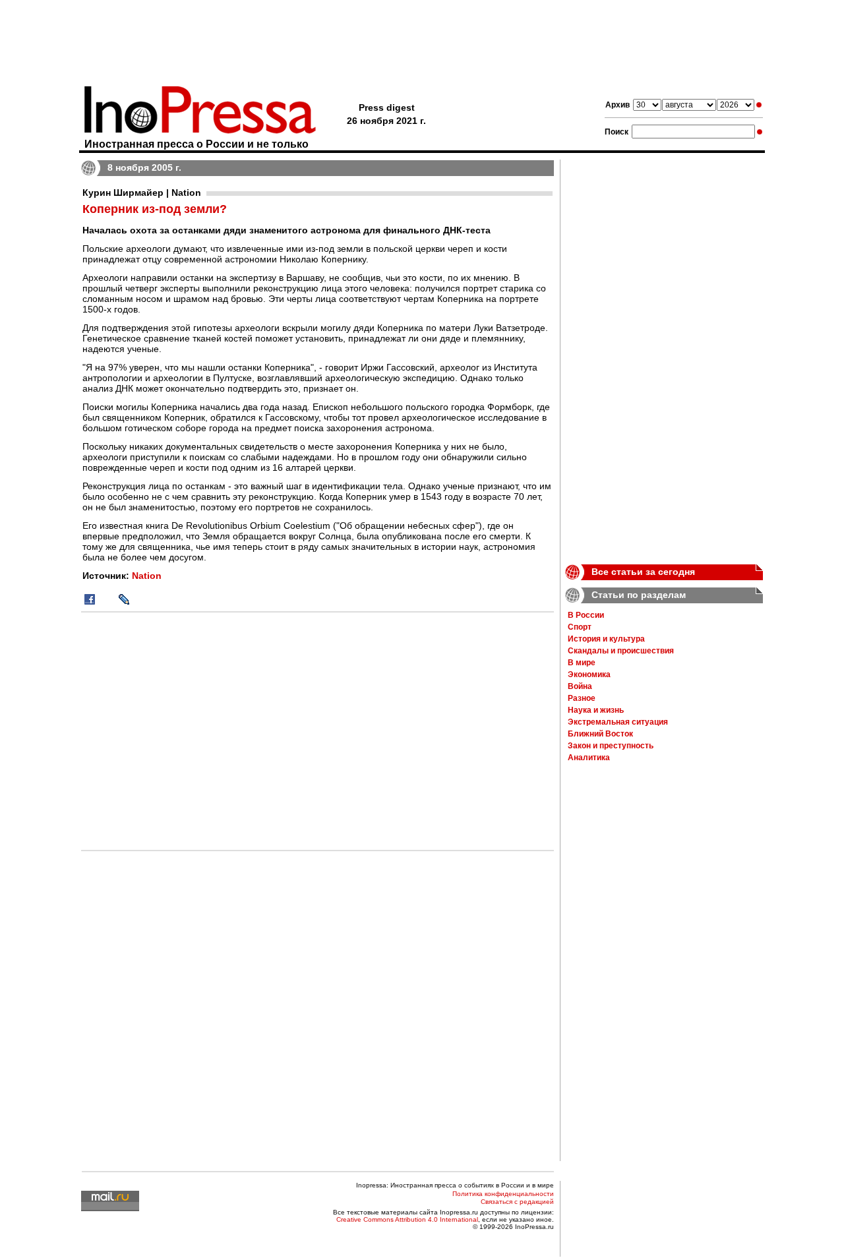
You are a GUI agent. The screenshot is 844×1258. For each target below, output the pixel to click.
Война (580, 686)
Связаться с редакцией (517, 1201)
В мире (581, 662)
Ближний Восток (600, 733)
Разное (581, 698)
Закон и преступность (610, 745)
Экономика (589, 674)
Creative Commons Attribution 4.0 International (407, 1219)
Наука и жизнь (596, 710)
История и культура (606, 639)
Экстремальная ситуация (618, 722)
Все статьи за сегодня (643, 571)
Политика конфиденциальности (503, 1193)
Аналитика (589, 757)
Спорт (579, 627)
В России (586, 615)
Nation (147, 575)
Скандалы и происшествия (621, 650)
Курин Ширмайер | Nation (141, 192)
